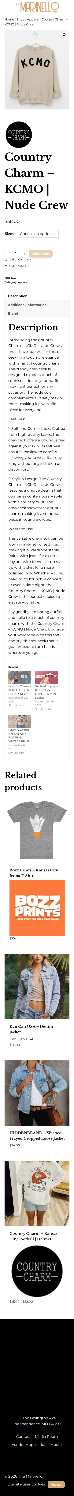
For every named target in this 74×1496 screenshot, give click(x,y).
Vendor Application (29, 1444)
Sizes (9, 234)
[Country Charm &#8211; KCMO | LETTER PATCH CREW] (19, 677)
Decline (37, 1493)
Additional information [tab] (27, 305)
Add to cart (41, 253)
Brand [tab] (13, 313)
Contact (23, 1436)
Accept (56, 1484)
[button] (64, 35)
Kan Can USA (21, 1039)
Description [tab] (18, 296)
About (56, 1444)
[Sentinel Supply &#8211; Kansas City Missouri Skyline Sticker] (46, 677)
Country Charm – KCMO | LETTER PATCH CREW (19, 690)
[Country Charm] (19, 134)
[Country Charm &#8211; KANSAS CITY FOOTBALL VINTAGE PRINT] (19, 721)
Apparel (23, 282)
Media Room (46, 1436)
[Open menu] (70, 7)
